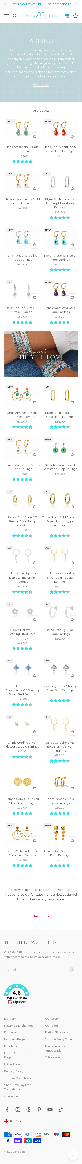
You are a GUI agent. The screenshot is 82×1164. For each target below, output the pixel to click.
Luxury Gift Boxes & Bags (17, 1055)
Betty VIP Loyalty (57, 1032)
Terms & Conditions (17, 1078)
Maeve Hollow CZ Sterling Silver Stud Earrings (22, 634)
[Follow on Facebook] (7, 1109)
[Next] (77, 4)
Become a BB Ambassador (55, 1048)
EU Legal (10, 1032)
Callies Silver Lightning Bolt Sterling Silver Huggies (22, 577)
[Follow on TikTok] (60, 1109)
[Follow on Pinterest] (39, 1109)
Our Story (52, 1018)
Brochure (10, 1046)
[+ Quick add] (34, 136)
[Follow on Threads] (28, 1109)
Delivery (10, 1018)
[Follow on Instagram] (18, 1109)
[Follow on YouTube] (50, 1109)
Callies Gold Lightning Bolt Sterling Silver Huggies (60, 746)
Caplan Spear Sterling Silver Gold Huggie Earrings (60, 577)
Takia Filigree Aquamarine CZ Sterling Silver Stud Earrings (22, 690)
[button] (41, 995)
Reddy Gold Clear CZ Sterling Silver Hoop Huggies (22, 521)
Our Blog (51, 1025)
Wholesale (52, 1057)
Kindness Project (16, 1039)
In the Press (12, 1064)
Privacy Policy (13, 1071)
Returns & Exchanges (18, 1025)
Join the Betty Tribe (58, 1039)
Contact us (11, 1096)
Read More (41, 84)
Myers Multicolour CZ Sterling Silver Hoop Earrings (60, 203)
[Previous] (5, 4)
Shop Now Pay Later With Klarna (18, 1087)
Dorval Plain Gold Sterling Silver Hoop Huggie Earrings (59, 521)
